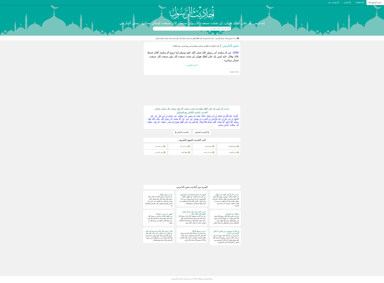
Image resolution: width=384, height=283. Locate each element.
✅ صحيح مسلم (209, 146)
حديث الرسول (188, 279)
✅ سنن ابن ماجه (209, 152)
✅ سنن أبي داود (185, 146)
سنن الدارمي (220, 38)
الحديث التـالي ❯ (181, 132)
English (359, 2)
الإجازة (346, 2)
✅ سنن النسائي (234, 152)
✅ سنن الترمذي (160, 146)
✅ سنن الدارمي (160, 152)
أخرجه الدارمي (192, 65)
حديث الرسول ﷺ (375, 2)
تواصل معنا (332, 2)
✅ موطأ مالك (185, 152)
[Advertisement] (324, 90)
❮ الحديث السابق (202, 132)
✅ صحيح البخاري (233, 146)
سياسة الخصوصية (177, 279)
